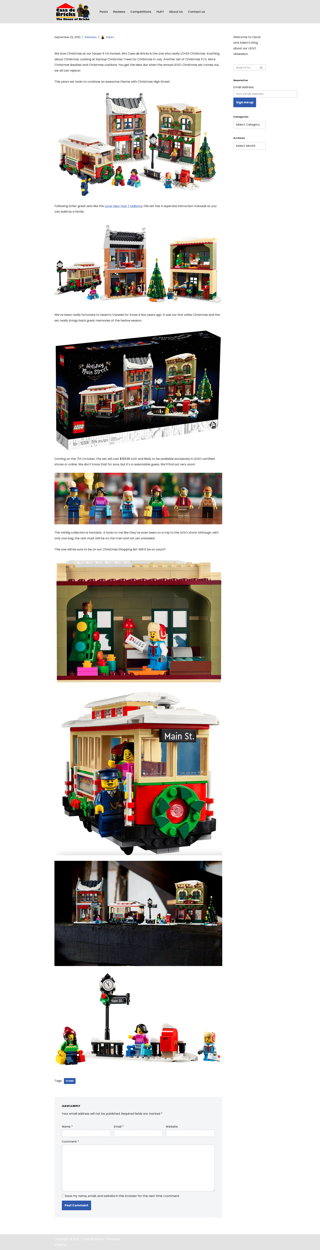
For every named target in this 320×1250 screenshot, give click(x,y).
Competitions (140, 12)
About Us (176, 12)
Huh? (160, 12)
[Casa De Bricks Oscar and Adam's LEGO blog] (73, 11)
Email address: (243, 87)
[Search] (261, 67)
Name (67, 1126)
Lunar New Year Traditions (123, 206)
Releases (91, 37)
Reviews (119, 12)
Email (119, 1126)
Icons (70, 1080)
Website (172, 1126)
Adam (110, 37)
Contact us (196, 12)
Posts (104, 12)
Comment (70, 1141)
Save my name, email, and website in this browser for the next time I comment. (122, 1196)
